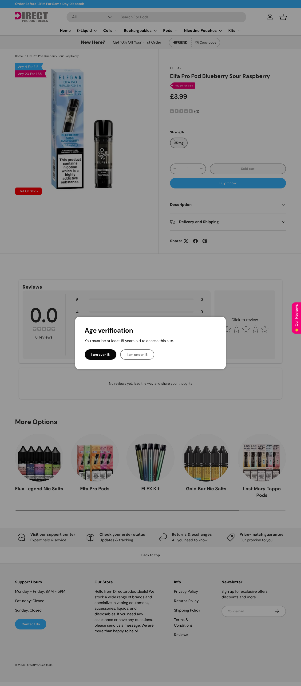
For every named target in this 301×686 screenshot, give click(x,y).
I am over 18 (100, 354)
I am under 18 (137, 354)
